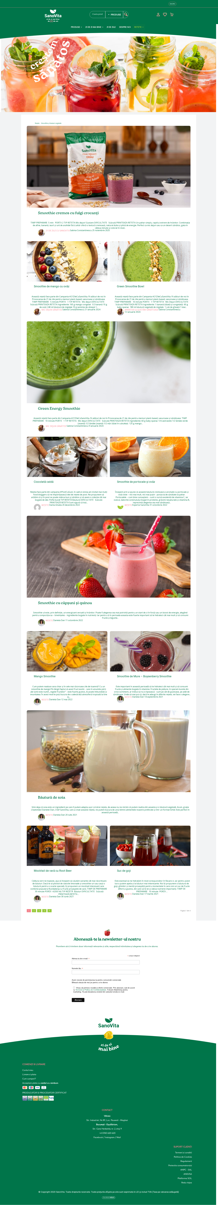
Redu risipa (186, 1182)
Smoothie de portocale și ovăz (136, 481)
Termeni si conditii (183, 1152)
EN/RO (172, 4)
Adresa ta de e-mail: (80, 958)
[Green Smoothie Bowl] (150, 261)
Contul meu (27, 1070)
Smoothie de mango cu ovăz (51, 286)
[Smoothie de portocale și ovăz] (150, 457)
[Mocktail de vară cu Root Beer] (67, 846)
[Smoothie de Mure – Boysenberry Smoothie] (150, 651)
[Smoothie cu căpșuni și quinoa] (108, 557)
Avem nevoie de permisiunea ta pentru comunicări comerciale (96, 980)
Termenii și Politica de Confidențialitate (91, 990)
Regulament (186, 1161)
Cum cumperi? (29, 1078)
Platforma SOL (185, 1178)
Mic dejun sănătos (52, 309)
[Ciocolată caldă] (67, 457)
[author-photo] (42, 232)
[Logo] (64, 16)
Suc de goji (124, 870)
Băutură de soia (51, 798)
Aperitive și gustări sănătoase (141, 309)
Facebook (98, 1137)
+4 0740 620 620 (107, 1133)
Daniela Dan (59, 620)
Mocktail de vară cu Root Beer (53, 870)
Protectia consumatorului (180, 1165)
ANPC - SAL (186, 1169)
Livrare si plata (29, 1074)
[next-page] (49, 910)
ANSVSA (188, 1174)
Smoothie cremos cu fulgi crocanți (68, 213)
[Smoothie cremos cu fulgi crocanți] (108, 167)
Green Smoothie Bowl (130, 286)
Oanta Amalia (55, 505)
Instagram (110, 1137)
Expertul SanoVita (140, 505)
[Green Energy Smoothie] (108, 362)
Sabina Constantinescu (81, 230)
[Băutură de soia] (108, 751)
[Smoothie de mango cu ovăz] (67, 261)
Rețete (37, 123)
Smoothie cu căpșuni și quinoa (65, 603)
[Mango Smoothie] (67, 651)
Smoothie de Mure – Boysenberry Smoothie (144, 676)
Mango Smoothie (45, 676)
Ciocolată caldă (43, 481)
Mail (119, 1137)
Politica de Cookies (183, 1157)
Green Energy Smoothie (59, 409)
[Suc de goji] (150, 846)
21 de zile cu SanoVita (58, 230)
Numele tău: (77, 968)
